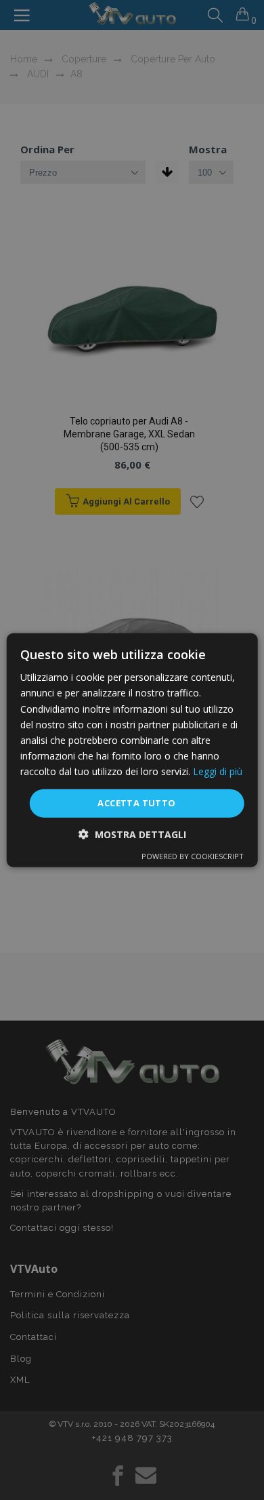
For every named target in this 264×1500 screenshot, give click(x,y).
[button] (132, 833)
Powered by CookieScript (192, 855)
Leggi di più (217, 771)
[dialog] (132, 750)
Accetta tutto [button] (136, 803)
